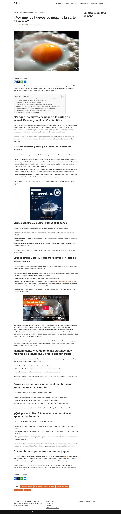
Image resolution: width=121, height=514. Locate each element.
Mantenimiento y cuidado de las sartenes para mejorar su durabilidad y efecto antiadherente (40, 106)
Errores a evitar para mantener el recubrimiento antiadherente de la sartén (35, 108)
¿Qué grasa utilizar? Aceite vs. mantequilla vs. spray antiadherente (33, 110)
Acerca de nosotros (51, 501)
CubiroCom (19, 24)
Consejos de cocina (62, 486)
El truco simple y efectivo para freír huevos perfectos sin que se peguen (35, 104)
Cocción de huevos (26, 486)
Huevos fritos (18, 490)
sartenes (65, 456)
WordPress (32, 512)
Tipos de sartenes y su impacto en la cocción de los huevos (32, 100)
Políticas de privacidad (52, 508)
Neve (15, 512)
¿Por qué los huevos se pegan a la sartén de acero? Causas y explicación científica (37, 98)
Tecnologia (93, 3)
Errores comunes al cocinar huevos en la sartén (29, 102)
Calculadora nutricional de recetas (66, 3)
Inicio (15, 12)
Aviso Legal (49, 503)
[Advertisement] (95, 48)
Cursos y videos (83, 3)
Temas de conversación (37, 24)
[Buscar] (106, 3)
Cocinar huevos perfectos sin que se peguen (27, 112)
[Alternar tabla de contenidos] (62, 96)
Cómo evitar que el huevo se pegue (44, 486)
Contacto (48, 505)
